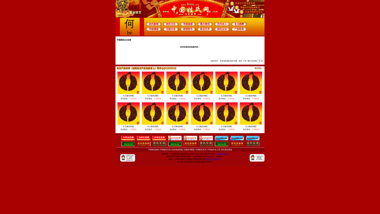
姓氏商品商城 (226, 150)
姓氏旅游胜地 (177, 150)
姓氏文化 (171, 24)
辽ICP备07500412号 (213, 159)
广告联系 (239, 29)
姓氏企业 (222, 29)
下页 (245, 61)
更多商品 (258, 68)
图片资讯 (205, 24)
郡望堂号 (188, 29)
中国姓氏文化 (165, 150)
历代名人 (222, 24)
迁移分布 (171, 29)
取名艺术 (205, 29)
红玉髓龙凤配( (128, 96)
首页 (240, 61)
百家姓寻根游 (189, 150)
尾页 (249, 61)
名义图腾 (239, 24)
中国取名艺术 (201, 150)
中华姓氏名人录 (214, 150)
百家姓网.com (222, 154)
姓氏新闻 (154, 24)
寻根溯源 (154, 29)
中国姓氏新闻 (153, 150)
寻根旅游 (188, 24)
